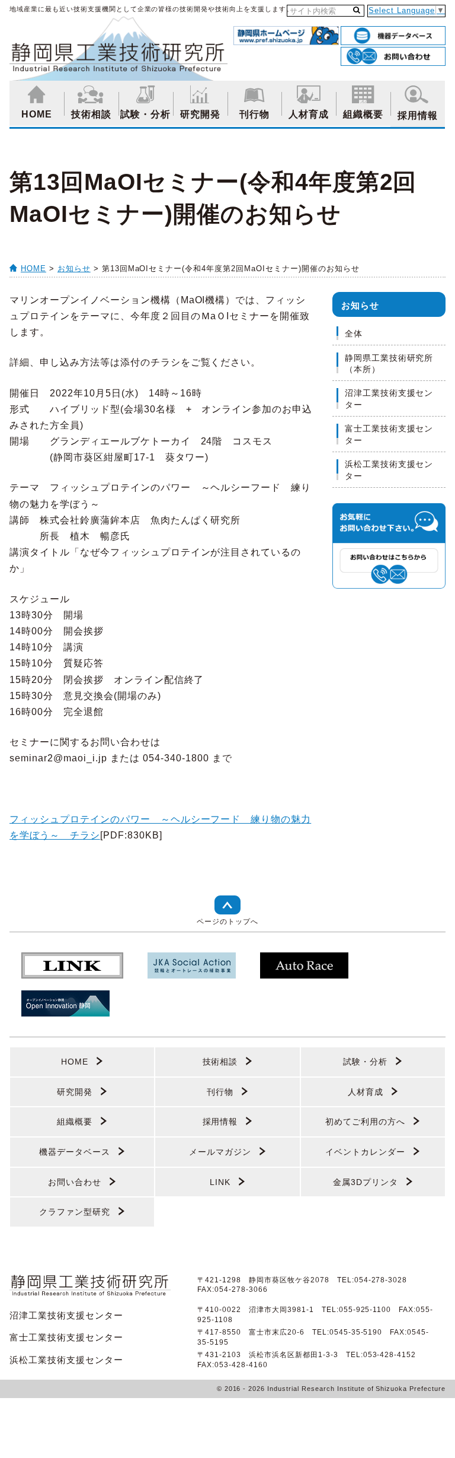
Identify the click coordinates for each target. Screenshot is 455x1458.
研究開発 (200, 114)
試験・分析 (145, 114)
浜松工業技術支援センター (389, 470)
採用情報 (418, 115)
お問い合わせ (74, 1182)
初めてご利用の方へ (365, 1121)
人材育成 (309, 114)
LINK (220, 1182)
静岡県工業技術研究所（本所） (389, 363)
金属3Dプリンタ (365, 1182)
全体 (354, 333)
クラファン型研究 (74, 1211)
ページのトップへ (227, 921)
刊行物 (254, 114)
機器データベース (74, 1152)
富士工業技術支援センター (389, 434)
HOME (36, 114)
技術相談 (91, 114)
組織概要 (363, 114)
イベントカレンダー (365, 1152)
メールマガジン (220, 1152)
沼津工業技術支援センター (389, 398)
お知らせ (74, 268)
